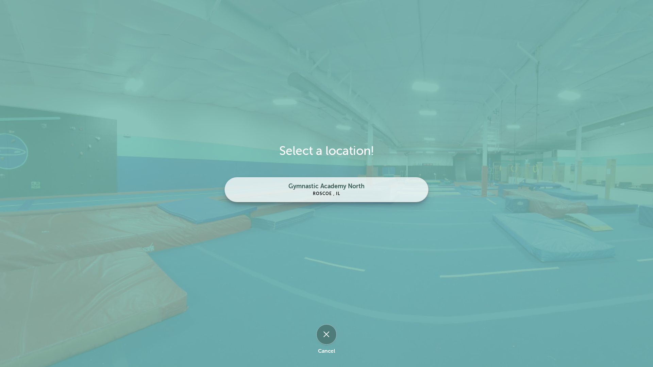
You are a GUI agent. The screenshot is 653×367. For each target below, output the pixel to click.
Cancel (326, 351)
